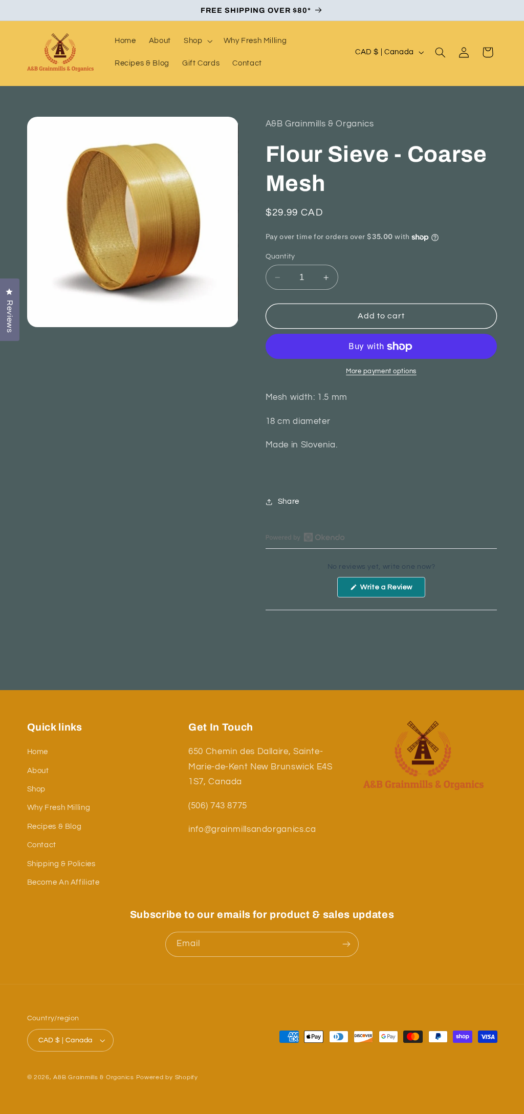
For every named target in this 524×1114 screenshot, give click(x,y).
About (38, 771)
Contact (41, 845)
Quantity (280, 256)
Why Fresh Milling (59, 807)
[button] (196, 41)
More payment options (381, 371)
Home (38, 752)
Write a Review (392, 590)
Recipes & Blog (54, 826)
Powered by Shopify (167, 1077)
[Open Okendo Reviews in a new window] (305, 537)
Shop (36, 789)
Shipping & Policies (61, 864)
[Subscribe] (346, 944)
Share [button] (288, 501)
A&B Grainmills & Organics (93, 1077)
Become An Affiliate (63, 882)
